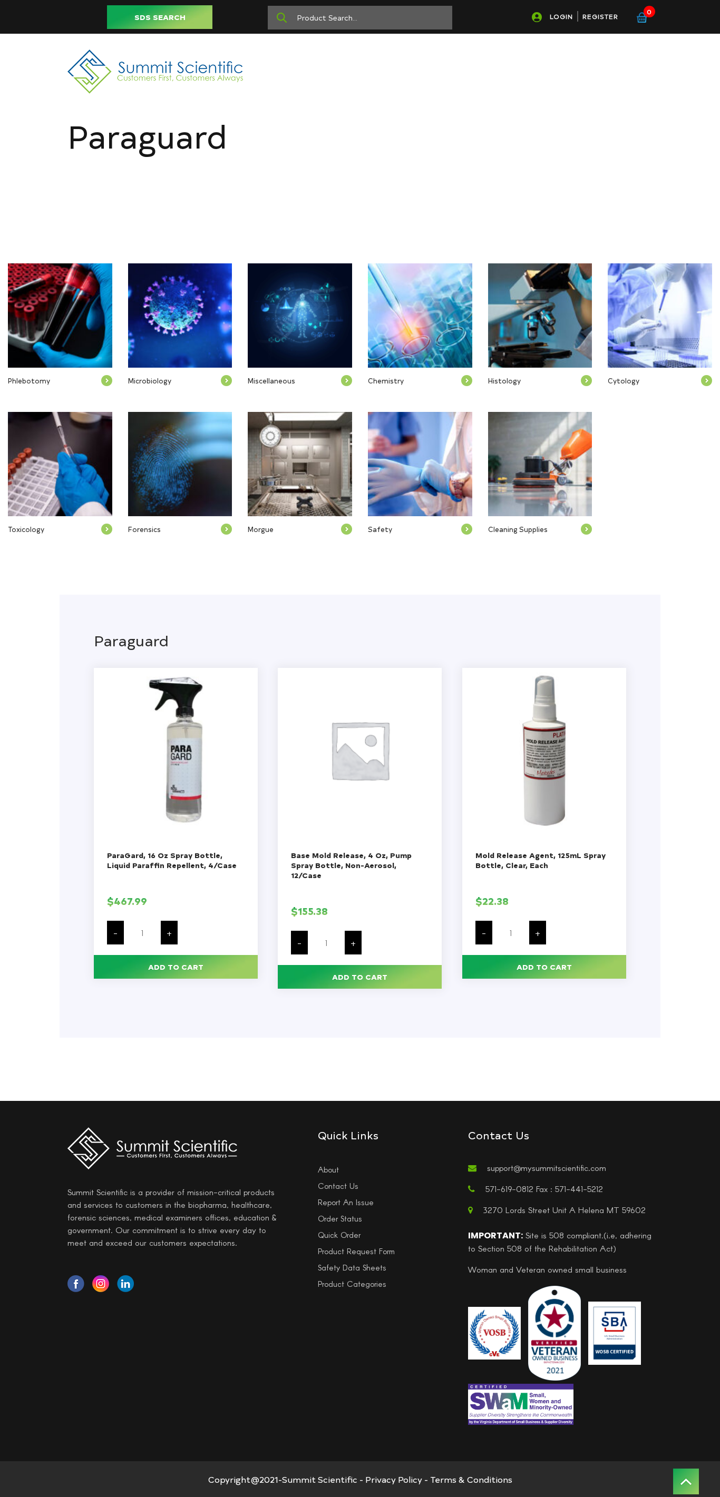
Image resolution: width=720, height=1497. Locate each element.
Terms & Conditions (471, 1479)
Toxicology (26, 529)
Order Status (340, 1218)
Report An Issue (346, 1202)
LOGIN (561, 16)
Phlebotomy (29, 380)
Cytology (623, 380)
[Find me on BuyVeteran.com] (554, 1332)
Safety (380, 529)
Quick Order (339, 1234)
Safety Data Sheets (352, 1267)
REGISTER (600, 16)
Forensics (144, 529)
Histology (504, 380)
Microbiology (149, 380)
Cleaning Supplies (518, 529)
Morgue (261, 529)
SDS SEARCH (160, 17)
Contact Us (338, 1185)
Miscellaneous (271, 380)
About (328, 1169)
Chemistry (386, 380)
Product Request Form (356, 1251)
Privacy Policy (393, 1479)
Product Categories (352, 1283)
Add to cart (175, 967)
